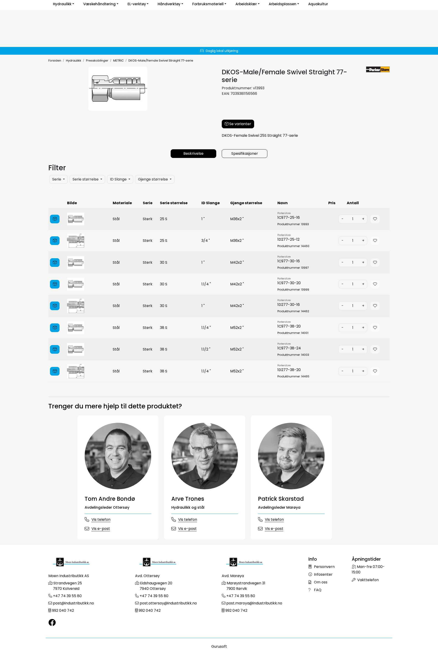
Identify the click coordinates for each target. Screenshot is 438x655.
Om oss (320, 582)
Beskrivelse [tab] (193, 153)
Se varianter (239, 123)
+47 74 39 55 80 (67, 595)
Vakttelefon (367, 580)
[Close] (51, 187)
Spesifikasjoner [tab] (244, 153)
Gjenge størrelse (153, 179)
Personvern (324, 566)
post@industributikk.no (73, 603)
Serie (57, 179)
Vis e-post (100, 528)
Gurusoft (219, 646)
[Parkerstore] (378, 69)
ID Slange (119, 179)
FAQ (317, 590)
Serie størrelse (86, 179)
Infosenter (323, 574)
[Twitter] (52, 623)
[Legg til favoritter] (375, 219)
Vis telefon (100, 519)
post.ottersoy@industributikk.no (168, 603)
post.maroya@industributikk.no (254, 603)
